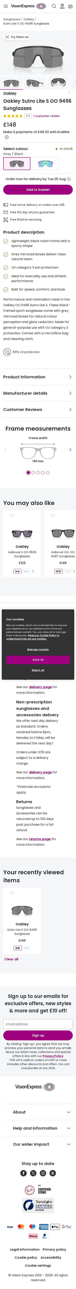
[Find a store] (62, 6)
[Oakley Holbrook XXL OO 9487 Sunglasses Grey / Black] (58, 571)
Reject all (38, 670)
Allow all (37, 659)
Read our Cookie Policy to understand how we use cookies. (32, 637)
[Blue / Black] (45, 163)
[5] (47, 472)
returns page (40, 839)
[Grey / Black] (16, 163)
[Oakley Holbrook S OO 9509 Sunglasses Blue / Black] (26, 571)
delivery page (40, 687)
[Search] (54, 6)
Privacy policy (54, 1249)
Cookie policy (26, 1257)
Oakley (29, 19)
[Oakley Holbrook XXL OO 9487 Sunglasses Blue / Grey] (67, 571)
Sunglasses (11, 19)
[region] (38, 645)
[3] (38, 472)
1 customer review (46, 116)
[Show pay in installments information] (7, 137)
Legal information (25, 1249)
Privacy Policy (53, 1056)
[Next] (70, 450)
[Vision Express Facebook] (23, 1173)
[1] (28, 472)
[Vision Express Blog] (52, 1173)
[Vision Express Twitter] (33, 1173)
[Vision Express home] (38, 1087)
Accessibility (51, 1257)
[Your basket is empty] (70, 6)
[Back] (5, 450)
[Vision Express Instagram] (43, 1173)
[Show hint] (69, 179)
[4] (43, 472)
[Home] (28, 6)
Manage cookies (38, 649)
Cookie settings (38, 1265)
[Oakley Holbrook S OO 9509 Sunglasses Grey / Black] (17, 571)
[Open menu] (5, 6)
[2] (33, 472)
